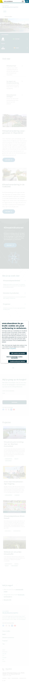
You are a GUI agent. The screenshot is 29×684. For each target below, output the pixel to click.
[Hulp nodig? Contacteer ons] (27, 1)
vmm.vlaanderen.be (8, 1)
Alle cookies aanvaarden (18, 353)
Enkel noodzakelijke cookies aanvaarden (14, 357)
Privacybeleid (12, 348)
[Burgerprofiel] (23, 1)
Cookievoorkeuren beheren (17, 361)
